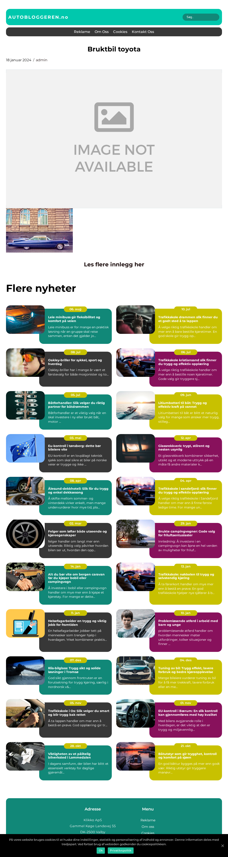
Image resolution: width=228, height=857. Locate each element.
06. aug (75, 309)
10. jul (185, 309)
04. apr (185, 481)
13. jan (186, 566)
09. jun (185, 395)
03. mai (75, 438)
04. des (185, 660)
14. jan (76, 566)
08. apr (75, 481)
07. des (75, 660)
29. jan (186, 523)
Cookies (120, 32)
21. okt (186, 746)
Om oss (102, 32)
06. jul (186, 352)
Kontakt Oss (143, 32)
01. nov (185, 703)
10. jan (186, 613)
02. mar (75, 523)
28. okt (75, 746)
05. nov (75, 703)
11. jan (75, 613)
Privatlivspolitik (120, 850)
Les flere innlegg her (114, 264)
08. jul (75, 352)
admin (41, 60)
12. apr (186, 438)
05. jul (75, 395)
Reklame (82, 32)
